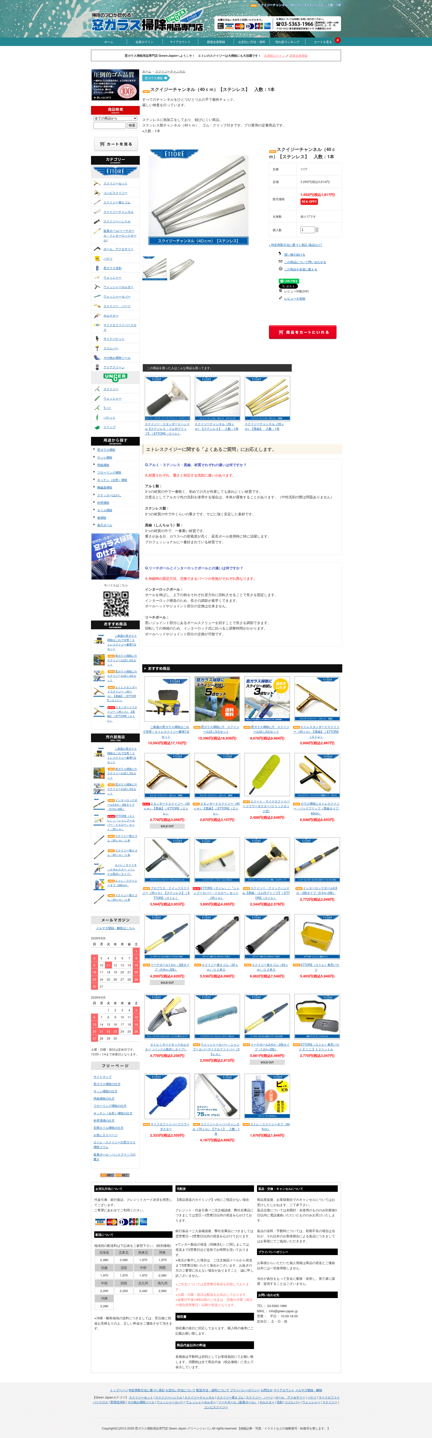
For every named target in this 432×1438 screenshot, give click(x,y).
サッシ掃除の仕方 (106, 1091)
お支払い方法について (181, 1390)
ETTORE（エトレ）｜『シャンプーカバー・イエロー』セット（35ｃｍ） (121, 822)
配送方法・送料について (212, 1390)
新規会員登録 (216, 41)
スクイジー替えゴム (117, 202)
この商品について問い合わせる (305, 262)
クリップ (110, 427)
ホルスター (111, 315)
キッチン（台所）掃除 (112, 480)
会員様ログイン (274, 55)
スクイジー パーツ (117, 306)
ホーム (108, 41)
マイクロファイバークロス (120, 327)
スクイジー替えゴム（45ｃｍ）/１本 (122, 852)
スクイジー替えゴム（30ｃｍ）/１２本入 (220, 966)
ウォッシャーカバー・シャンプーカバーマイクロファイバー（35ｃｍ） (216, 1049)
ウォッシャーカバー (117, 296)
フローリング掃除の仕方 (110, 1105)
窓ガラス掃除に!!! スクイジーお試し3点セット (122, 675)
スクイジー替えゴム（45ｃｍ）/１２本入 (270, 966)
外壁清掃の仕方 (104, 1120)
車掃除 (101, 517)
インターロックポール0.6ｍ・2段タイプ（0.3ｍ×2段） (122, 804)
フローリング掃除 (109, 472)
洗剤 (280, 1402)
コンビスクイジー (116, 192)
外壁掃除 (103, 502)
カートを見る (323, 41)
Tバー (107, 408)
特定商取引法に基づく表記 (147, 1390)
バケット (110, 417)
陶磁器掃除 (104, 487)
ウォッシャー (113, 277)
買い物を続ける (294, 254)
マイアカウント (180, 41)
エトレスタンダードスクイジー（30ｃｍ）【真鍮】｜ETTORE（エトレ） (122, 693)
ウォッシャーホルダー (119, 287)
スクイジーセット (116, 183)
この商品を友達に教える (300, 269)
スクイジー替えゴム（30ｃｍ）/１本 (122, 838)
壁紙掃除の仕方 (104, 1098)
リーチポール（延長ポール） (237, 1402)
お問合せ (267, 1390)
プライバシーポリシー (245, 1390)
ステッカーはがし (109, 495)
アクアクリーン (114, 367)
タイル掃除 (104, 510)
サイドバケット (114, 338)
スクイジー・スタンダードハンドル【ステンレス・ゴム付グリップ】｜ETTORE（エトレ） (167, 428)
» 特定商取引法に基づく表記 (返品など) (295, 244)
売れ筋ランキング (287, 41)
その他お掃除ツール (117, 357)
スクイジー (111, 389)
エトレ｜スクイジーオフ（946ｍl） (122, 882)
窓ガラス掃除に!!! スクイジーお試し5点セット (122, 660)
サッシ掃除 (104, 457)
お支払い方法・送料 (251, 41)
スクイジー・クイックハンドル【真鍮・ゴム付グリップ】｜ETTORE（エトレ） (266, 892)
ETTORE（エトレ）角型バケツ (320, 966)
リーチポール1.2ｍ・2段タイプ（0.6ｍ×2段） (170, 966)
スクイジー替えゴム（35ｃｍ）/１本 (122, 897)
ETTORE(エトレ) (120, 176)
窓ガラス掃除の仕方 (107, 1084)
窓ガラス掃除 (106, 449)
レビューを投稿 (294, 298)
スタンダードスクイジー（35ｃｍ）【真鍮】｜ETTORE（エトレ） (122, 713)
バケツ (108, 258)
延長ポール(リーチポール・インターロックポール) (120, 235)
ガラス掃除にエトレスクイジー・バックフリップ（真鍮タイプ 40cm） (318, 808)
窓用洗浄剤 (117, 1402)
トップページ (119, 1390)
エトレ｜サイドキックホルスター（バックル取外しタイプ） (122, 869)
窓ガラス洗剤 (113, 268)
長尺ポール (104, 525)
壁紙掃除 (103, 465)
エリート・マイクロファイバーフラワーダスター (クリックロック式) (266, 806)
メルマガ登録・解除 (308, 1390)
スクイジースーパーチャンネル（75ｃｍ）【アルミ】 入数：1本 (216, 1129)
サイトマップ (103, 1076)
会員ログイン (145, 41)
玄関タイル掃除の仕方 (109, 1127)
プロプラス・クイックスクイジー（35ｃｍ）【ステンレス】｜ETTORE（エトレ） (166, 892)
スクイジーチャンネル (119, 211)
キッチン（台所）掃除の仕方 (113, 1113)
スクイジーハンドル (117, 221)
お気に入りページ (106, 1135)
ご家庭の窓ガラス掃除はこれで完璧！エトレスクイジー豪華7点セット (122, 642)
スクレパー (111, 348)
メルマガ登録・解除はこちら (115, 928)
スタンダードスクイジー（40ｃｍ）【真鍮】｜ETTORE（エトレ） (217, 808)
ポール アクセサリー (119, 249)
